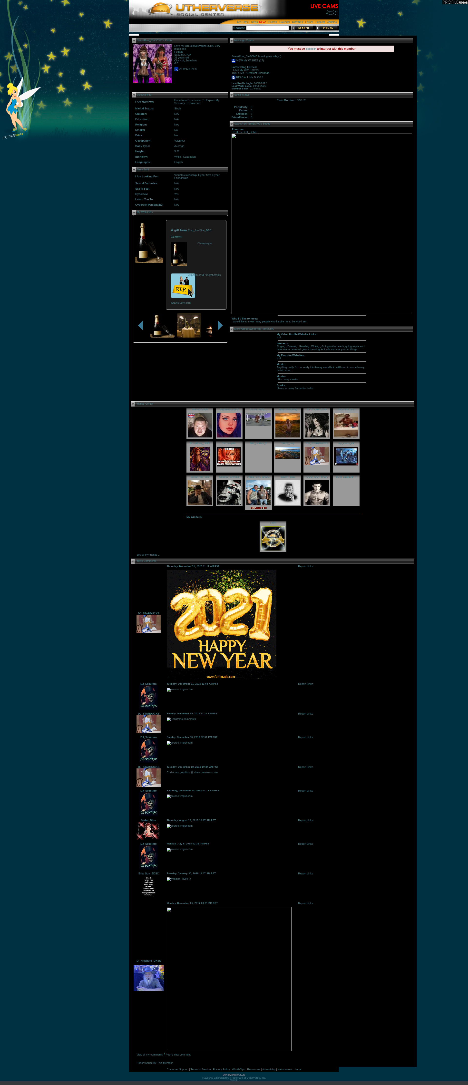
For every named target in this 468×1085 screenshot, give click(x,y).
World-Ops (238, 1069)
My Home (243, 21)
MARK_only (288, 443)
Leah (273, 522)
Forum (309, 21)
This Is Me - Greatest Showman (250, 72)
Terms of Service (201, 1069)
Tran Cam (332, 14)
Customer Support (177, 1069)
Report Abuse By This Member (154, 1062)
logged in (311, 48)
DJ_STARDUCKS (316, 443)
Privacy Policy (221, 1069)
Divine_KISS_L (258, 409)
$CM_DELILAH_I (346, 476)
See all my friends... (148, 554)
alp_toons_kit (346, 443)
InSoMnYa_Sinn (346, 409)
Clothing (297, 21)
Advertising (268, 1069)
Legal (298, 1069)
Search (272, 21)
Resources (253, 1069)
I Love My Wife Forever (245, 69)
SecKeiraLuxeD (229, 409)
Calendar (284, 21)
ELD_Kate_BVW (317, 409)
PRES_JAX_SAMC (258, 476)
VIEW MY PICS (187, 69)
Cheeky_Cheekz (229, 476)
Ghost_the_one (200, 476)
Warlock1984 (200, 409)
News (254, 21)
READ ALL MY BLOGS (249, 77)
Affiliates (332, 21)
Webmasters (285, 1069)
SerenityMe (229, 443)
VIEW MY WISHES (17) (249, 60)
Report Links (305, 566)
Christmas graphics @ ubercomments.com (192, 772)
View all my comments (149, 1054)
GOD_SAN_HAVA (317, 476)
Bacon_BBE (288, 476)
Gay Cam (332, 11)
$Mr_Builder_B (258, 443)
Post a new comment (178, 1054)
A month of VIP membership (204, 274)
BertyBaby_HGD (200, 443)
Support (320, 21)
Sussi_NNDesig (287, 409)
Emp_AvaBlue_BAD (199, 230)
